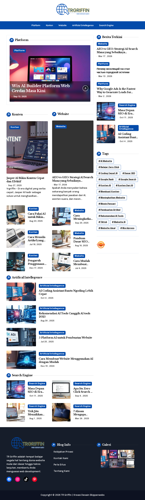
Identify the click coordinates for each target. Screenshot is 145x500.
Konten (49, 25)
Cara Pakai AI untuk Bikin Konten (37, 217)
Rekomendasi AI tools (112, 216)
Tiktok (104, 222)
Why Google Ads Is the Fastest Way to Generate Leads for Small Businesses (116, 92)
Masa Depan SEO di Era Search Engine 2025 (127, 115)
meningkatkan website (113, 198)
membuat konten (110, 192)
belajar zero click (110, 167)
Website (62, 25)
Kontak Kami (61, 458)
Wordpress (128, 228)
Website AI (119, 222)
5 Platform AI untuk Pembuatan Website (65, 337)
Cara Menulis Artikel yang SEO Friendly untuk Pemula (37, 242)
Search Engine (106, 25)
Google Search (128, 179)
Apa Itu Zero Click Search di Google (83, 392)
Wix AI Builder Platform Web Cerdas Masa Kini (41, 88)
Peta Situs (60, 465)
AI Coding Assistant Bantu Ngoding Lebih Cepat (128, 138)
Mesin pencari (108, 204)
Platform (35, 25)
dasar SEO (129, 173)
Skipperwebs (97, 495)
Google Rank (107, 179)
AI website (106, 161)
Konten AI (106, 186)
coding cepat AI (109, 173)
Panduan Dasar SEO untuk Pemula (82, 242)
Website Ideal (108, 228)
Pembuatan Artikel (110, 210)
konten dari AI (125, 186)
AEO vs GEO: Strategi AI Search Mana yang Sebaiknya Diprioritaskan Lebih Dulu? (72, 181)
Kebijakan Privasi (63, 452)
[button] (87, 73)
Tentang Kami (62, 471)
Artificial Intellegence (83, 25)
